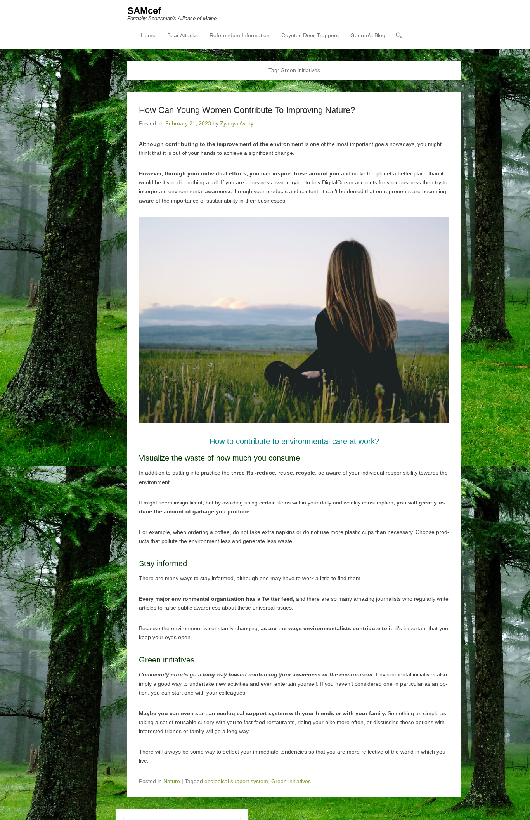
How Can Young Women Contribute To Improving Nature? (247, 110)
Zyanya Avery (236, 123)
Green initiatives (291, 781)
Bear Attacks (182, 35)
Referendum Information (240, 35)
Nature (171, 781)
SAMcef (144, 10)
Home (148, 35)
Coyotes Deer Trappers (310, 35)
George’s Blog (367, 35)
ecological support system (236, 781)
